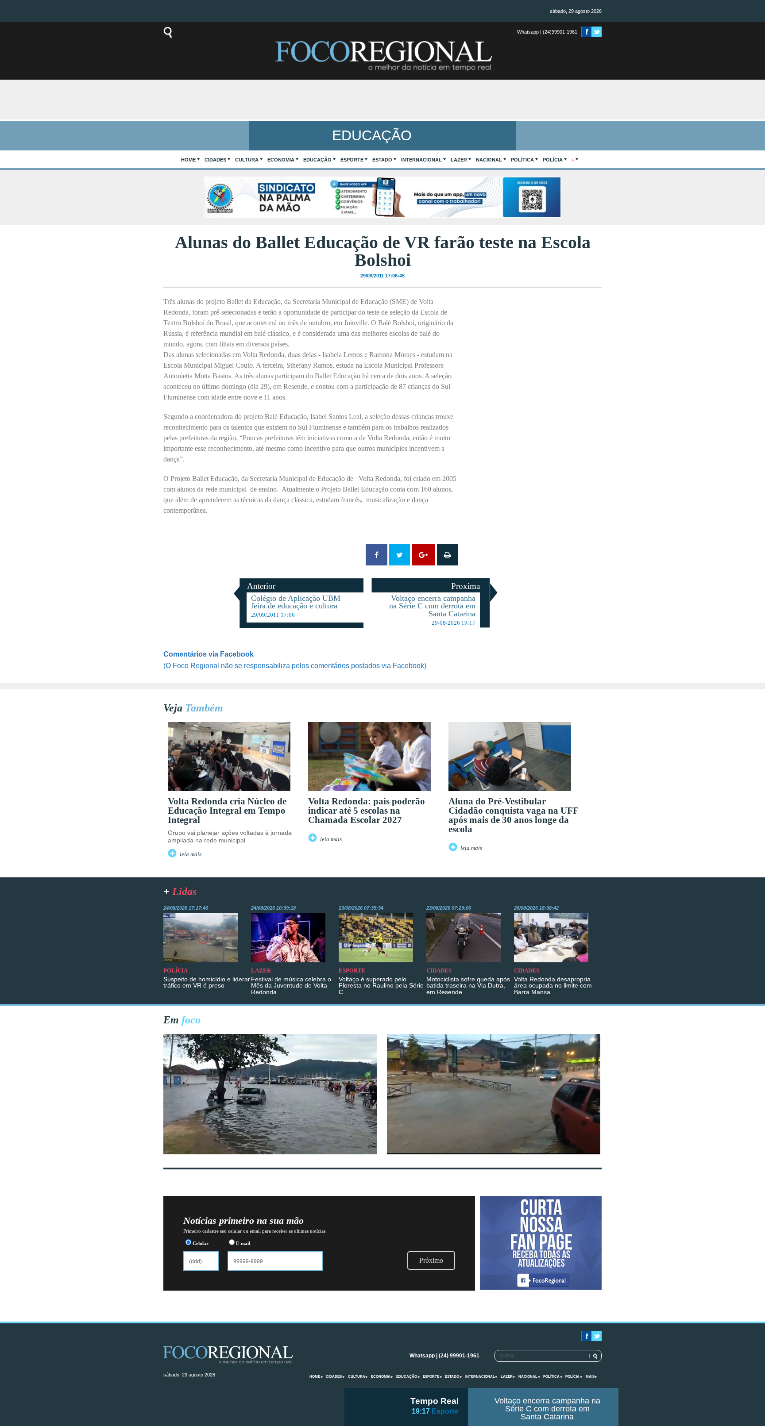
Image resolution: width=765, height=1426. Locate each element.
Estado (382, 159)
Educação (317, 159)
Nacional (489, 159)
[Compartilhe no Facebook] (376, 554)
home (188, 159)
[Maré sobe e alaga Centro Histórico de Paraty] (270, 1152)
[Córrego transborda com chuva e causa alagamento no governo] (493, 1152)
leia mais (190, 854)
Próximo (431, 1260)
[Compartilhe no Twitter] (399, 554)
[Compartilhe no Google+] (423, 554)
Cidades (215, 159)
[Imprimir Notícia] (447, 554)
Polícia (553, 159)
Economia (280, 159)
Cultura (247, 159)
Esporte (351, 159)
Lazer (459, 159)
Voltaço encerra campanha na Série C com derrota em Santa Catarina (547, 1408)
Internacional (421, 159)
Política (522, 159)
